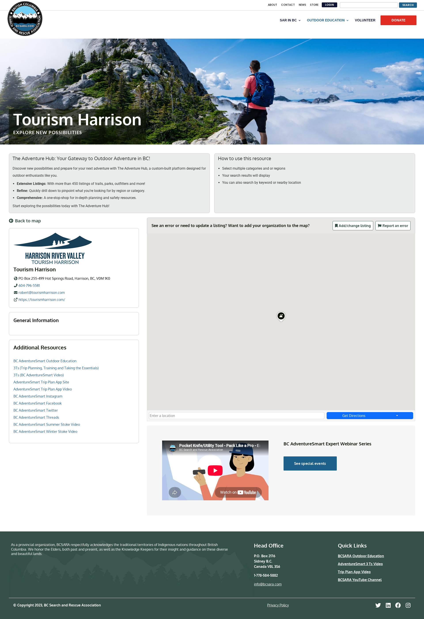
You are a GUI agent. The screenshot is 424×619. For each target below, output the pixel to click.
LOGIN (329, 5)
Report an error (395, 225)
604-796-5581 (29, 285)
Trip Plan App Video (354, 572)
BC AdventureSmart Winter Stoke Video (45, 431)
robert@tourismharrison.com (42, 292)
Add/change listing (355, 225)
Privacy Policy (278, 605)
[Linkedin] (388, 605)
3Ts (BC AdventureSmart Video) (38, 375)
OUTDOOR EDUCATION (326, 20)
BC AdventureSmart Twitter (35, 410)
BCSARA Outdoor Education (361, 556)
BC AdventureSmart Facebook (37, 403)
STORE (314, 5)
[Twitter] (378, 605)
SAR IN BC (288, 20)
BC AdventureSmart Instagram (37, 396)
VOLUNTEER (365, 20)
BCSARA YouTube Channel (360, 580)
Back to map (28, 220)
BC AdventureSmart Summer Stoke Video (46, 424)
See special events (310, 463)
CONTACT (288, 5)
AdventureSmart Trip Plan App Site (41, 382)
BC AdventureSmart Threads (36, 417)
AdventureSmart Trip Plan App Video (42, 389)
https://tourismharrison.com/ (42, 299)
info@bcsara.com (268, 584)
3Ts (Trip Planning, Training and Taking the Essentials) (56, 368)
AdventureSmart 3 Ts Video (360, 564)
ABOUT (272, 5)
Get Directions (353, 415)
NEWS (302, 5)
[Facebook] (398, 605)
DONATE (398, 20)
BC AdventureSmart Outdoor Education (44, 361)
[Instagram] (408, 605)
